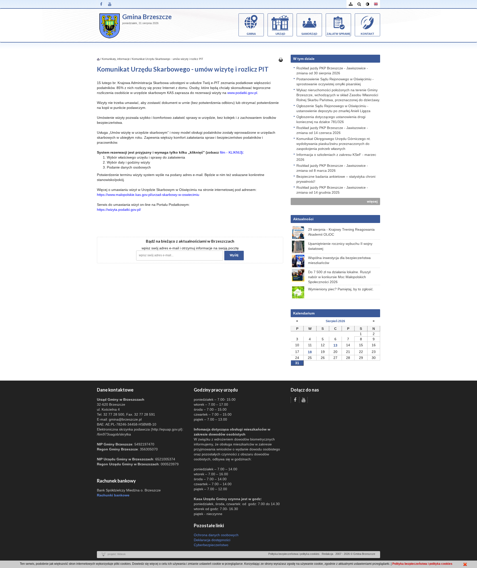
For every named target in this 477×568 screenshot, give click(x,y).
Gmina (251, 33)
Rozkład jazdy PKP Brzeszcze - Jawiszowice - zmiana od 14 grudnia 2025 (332, 189)
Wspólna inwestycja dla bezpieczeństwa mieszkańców (339, 260)
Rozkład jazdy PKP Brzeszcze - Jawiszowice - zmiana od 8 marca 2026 (332, 168)
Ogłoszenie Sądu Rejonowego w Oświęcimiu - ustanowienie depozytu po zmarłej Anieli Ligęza (333, 108)
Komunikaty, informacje (116, 58)
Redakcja (327, 553)
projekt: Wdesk (117, 554)
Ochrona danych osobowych (216, 535)
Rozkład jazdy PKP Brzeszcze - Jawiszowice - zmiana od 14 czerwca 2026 (332, 130)
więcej (372, 201)
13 (335, 345)
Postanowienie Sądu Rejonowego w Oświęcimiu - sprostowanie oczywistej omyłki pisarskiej (335, 81)
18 (310, 352)
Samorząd (309, 33)
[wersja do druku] (280, 59)
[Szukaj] (359, 4)
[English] (376, 4)
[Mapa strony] (350, 4)
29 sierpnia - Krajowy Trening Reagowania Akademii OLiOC (341, 231)
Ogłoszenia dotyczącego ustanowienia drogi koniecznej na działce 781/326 (330, 119)
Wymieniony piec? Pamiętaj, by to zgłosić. (341, 289)
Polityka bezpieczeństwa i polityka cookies (293, 553)
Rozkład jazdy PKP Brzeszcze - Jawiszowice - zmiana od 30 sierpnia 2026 (332, 70)
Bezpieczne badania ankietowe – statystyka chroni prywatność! (335, 179)
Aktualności (303, 219)
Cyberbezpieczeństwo (211, 545)
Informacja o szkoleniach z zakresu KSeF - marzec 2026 (336, 157)
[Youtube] (109, 4)
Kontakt (367, 33)
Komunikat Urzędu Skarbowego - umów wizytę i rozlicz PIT (167, 58)
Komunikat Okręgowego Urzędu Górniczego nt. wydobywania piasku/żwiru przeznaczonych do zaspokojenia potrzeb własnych (333, 144)
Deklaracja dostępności (212, 540)
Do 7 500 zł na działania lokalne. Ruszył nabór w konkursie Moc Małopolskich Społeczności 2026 (339, 277)
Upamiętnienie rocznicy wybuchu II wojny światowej (340, 246)
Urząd (280, 33)
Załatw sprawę (338, 33)
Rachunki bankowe (113, 495)
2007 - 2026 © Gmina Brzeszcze (355, 553)
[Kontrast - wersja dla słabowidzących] (367, 4)
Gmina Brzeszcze (147, 17)
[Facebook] (101, 4)
